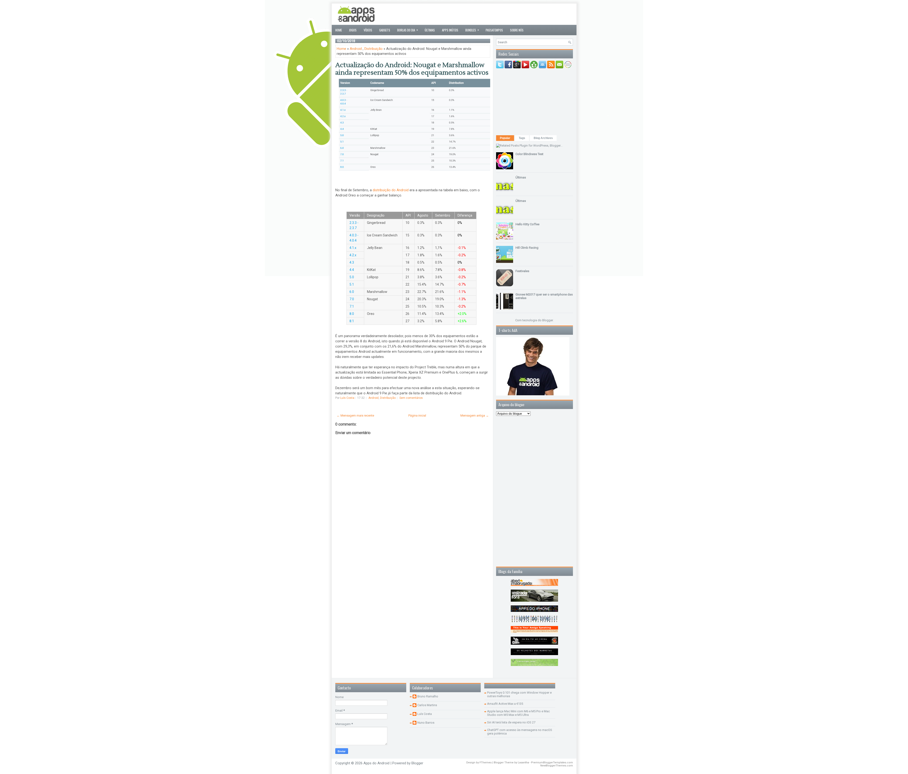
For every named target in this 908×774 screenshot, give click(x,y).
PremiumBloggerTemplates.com (552, 762)
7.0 (351, 299)
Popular (505, 138)
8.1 (351, 321)
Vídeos (368, 30)
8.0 (351, 314)
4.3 (351, 262)
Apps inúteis (450, 30)
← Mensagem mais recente (355, 415)
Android (356, 49)
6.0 (351, 292)
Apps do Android (376, 763)
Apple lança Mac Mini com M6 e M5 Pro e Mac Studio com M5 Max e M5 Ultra (518, 713)
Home (338, 30)
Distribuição (373, 49)
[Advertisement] (487, 14)
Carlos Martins (427, 705)
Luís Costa (424, 714)
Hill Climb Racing (526, 247)
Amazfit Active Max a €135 (505, 703)
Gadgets (384, 30)
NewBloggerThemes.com (556, 765)
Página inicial (417, 415)
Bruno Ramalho (427, 696)
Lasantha (523, 762)
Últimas (430, 30)
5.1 (351, 284)
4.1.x (352, 248)
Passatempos (494, 30)
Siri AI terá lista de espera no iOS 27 (511, 722)
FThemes (486, 762)
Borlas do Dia (407, 29)
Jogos (353, 30)
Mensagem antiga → (474, 415)
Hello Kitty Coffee (527, 224)
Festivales (522, 271)
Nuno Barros (425, 722)
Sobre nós (517, 30)
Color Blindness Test (529, 154)
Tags (522, 138)
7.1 (351, 306)
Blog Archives (543, 138)
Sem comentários (411, 398)
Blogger (547, 320)
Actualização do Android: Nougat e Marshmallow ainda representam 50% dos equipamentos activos (412, 68)
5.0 (351, 277)
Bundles (472, 29)
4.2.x (352, 255)
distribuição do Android (391, 190)
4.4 (351, 270)
